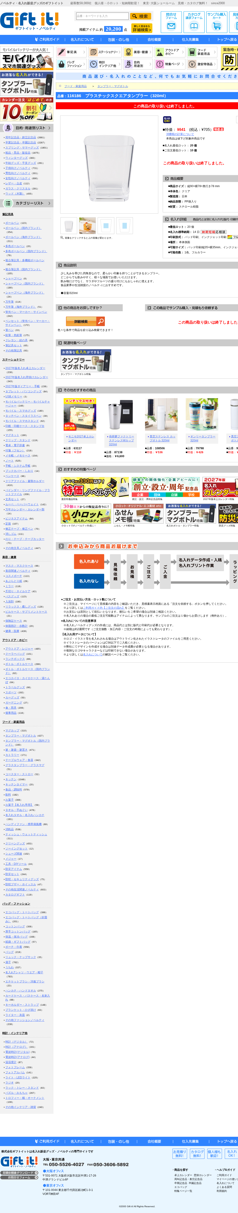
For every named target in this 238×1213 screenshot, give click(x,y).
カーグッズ (12, 697)
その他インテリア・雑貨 (20, 1107)
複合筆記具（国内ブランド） (23, 269)
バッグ (9, 952)
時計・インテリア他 (14, 1033)
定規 (8, 523)
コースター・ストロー (19, 774)
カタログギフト (15, 894)
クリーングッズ (15, 843)
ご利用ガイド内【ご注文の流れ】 (104, 607)
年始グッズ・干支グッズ (20, 163)
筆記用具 (7, 214)
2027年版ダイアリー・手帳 (22, 386)
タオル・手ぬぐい (16, 810)
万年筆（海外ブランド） (20, 306)
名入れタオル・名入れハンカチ (24, 815)
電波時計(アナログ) (17, 1057)
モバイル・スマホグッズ (20, 410)
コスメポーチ (13, 576)
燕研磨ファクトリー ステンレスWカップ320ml (121, 440)
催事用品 (11, 712)
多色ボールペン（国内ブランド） (26, 251)
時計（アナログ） (16, 1046)
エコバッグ (180, 1187)
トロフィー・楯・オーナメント (24, 1098)
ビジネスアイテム (16, 518)
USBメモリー (13, 396)
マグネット (12, 435)
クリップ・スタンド (17, 440)
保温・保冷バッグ (16, 936)
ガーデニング (13, 702)
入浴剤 (9, 601)
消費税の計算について (180, 134)
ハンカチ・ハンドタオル (20, 990)
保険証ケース (13, 620)
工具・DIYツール (16, 864)
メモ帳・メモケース (17, 455)
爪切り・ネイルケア (17, 591)
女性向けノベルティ (17, 178)
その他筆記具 (13, 350)
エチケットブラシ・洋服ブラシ (24, 981)
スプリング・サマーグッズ (22, 147)
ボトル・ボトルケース (19, 664)
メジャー (11, 858)
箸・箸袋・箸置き (16, 749)
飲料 (8, 794)
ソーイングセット (16, 848)
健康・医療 (12, 631)
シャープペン (13, 278)
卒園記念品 (195, 1183)
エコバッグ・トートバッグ (22, 912)
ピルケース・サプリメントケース (26, 611)
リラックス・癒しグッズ (20, 606)
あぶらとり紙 (13, 581)
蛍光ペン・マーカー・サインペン (26, 312)
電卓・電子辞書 (15, 445)
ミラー (9, 586)
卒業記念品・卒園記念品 (20, 142)
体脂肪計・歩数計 (16, 626)
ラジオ (9, 1082)
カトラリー (12, 755)
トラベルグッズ (15, 687)
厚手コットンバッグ (17, 931)
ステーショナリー (13, 359)
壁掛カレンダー (203, 1175)
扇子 (8, 962)
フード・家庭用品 (13, 722)
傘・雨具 (11, 707)
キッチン (11, 779)
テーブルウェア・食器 (19, 760)
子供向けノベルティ (17, 168)
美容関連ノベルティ (17, 570)
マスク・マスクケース (19, 565)
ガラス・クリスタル (17, 188)
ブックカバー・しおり (19, 471)
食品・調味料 (13, 789)
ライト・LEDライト (17, 1077)
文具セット (12, 499)
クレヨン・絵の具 (16, 340)
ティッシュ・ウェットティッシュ (26, 834)
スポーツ (11, 692)
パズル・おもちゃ (16, 1092)
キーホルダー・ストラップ (22, 1004)
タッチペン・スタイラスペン (23, 415)
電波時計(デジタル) (17, 1052)
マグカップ (12, 730)
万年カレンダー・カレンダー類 (24, 509)
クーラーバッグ (15, 653)
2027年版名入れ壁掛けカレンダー (26, 377)
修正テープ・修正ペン (19, 528)
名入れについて (92, 654)
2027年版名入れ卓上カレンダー (25, 368)
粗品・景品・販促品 (17, 152)
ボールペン (12, 223)
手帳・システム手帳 (17, 465)
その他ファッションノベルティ (24, 1020)
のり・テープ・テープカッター (24, 539)
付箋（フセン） (15, 450)
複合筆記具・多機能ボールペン (24, 260)
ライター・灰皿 (15, 1015)
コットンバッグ (15, 926)
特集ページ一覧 (183, 1191)
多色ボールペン (15, 246)
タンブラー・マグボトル (20, 735)
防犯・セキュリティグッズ (22, 879)
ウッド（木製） (15, 193)
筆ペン (9, 330)
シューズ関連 (13, 853)
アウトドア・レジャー (19, 648)
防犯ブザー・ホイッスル (20, 884)
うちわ (9, 967)
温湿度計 (11, 1062)
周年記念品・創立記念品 (20, 137)
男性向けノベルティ (17, 173)
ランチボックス (15, 659)
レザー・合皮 (13, 183)
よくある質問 (224, 1187)
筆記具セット (13, 345)
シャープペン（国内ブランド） (24, 283)
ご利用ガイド (224, 1175)
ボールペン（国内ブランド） (23, 228)
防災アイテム (13, 869)
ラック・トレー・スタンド (22, 1087)
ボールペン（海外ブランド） (23, 237)
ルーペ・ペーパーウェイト (22, 504)
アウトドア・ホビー (14, 640)
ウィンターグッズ (16, 157)
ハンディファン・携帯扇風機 (23, 824)
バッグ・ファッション (16, 903)
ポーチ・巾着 (13, 947)
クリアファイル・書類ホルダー (24, 481)
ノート (9, 460)
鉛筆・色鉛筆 (13, 335)
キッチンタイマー (16, 784)
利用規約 (222, 1191)
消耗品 (9, 829)
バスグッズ (12, 596)
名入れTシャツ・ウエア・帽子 (24, 972)
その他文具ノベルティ (19, 548)
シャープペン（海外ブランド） (24, 292)
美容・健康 (9, 557)
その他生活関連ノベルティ (22, 889)
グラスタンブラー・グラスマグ (24, 765)
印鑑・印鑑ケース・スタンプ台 (24, 426)
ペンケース (12, 476)
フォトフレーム (15, 1067)
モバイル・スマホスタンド (22, 421)
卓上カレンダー (183, 1175)
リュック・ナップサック (20, 957)
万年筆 (9, 301)
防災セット (12, 874)
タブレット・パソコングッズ (23, 391)
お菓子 (9, 799)
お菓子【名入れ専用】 (19, 804)
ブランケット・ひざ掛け (20, 1009)
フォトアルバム (15, 1072)
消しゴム (11, 533)
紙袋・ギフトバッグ (17, 941)
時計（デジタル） (16, 1041)
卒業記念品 (180, 1183)
